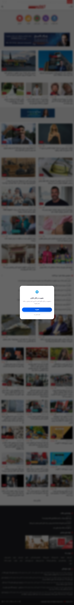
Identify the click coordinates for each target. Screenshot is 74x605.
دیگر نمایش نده (37, 315)
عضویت (37, 310)
